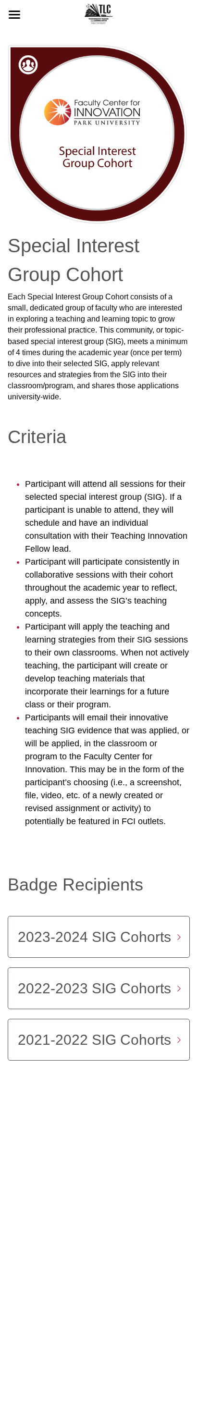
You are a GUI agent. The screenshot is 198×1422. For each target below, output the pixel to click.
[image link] (99, 14)
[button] (98, 936)
